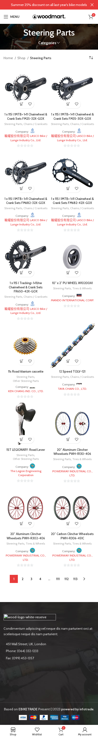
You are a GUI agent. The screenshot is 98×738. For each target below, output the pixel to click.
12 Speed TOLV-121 (72, 371)
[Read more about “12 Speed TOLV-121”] (68, 361)
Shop (21, 58)
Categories (47, 43)
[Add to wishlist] (30, 104)
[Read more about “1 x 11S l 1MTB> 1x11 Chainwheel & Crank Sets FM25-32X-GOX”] (21, 104)
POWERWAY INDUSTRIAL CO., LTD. (72, 473)
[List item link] (49, 651)
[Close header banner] (92, 5)
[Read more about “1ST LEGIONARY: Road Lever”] (21, 439)
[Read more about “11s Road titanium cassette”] (21, 361)
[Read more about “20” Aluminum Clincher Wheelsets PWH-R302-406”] (21, 524)
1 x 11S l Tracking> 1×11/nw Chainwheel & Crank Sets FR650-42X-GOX (26, 287)
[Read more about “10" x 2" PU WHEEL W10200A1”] (68, 273)
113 (75, 579)
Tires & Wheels (82, 288)
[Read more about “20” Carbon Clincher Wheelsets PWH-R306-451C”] (68, 524)
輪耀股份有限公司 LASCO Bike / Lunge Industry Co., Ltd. (26, 138)
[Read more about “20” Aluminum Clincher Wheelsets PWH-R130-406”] (68, 439)
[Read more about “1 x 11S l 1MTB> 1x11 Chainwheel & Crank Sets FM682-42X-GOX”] (68, 188)
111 (58, 579)
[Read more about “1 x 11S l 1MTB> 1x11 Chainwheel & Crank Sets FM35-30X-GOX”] (68, 104)
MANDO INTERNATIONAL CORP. (72, 300)
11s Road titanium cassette (26, 371)
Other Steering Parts (26, 381)
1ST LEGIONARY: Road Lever (25, 450)
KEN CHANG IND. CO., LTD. (26, 391)
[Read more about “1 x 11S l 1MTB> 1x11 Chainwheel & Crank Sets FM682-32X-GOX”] (21, 188)
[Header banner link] (42, 5)
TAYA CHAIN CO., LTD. (72, 388)
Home (9, 58)
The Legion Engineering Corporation (25, 473)
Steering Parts (13, 124)
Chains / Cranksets (35, 124)
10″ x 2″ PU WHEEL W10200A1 (72, 283)
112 (66, 579)
